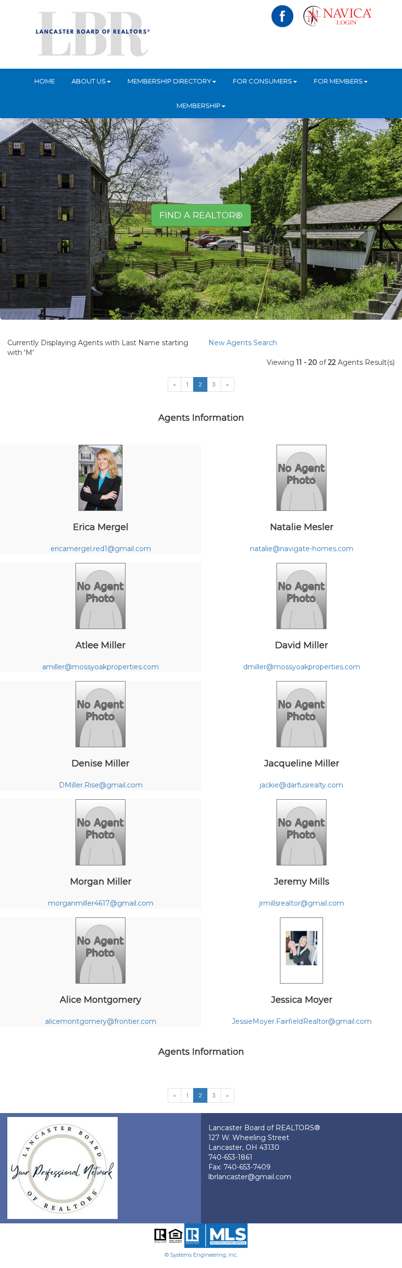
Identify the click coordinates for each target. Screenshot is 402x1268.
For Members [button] (338, 81)
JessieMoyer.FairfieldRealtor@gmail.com (302, 1021)
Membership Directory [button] (169, 81)
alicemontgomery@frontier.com (100, 1021)
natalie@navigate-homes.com (301, 548)
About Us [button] (89, 81)
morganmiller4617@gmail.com (100, 903)
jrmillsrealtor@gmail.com (301, 903)
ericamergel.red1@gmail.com (100, 548)
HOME (44, 81)
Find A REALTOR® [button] (201, 215)
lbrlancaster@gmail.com (249, 1176)
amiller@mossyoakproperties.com (100, 666)
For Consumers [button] (262, 81)
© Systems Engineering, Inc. (201, 1254)
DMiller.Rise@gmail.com (101, 785)
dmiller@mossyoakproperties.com (301, 666)
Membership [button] (198, 105)
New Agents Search (242, 342)
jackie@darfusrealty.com (301, 785)
